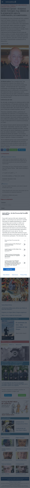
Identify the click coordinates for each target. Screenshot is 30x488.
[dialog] (15, 244)
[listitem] (15, 241)
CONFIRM (9, 269)
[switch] (24, 244)
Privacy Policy (23, 274)
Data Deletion (6, 274)
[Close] (27, 213)
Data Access (15, 274)
